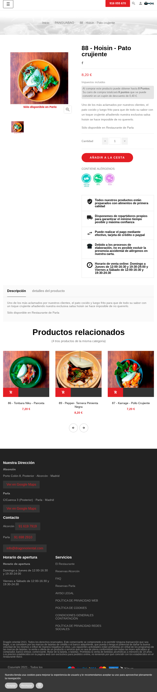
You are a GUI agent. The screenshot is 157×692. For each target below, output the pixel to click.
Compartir (82, 63)
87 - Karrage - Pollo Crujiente (131, 403)
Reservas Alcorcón (67, 571)
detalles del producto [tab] (48, 291)
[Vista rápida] (26, 374)
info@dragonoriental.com (25, 548)
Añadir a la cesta (107, 157)
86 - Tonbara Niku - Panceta (26, 403)
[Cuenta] (140, 4)
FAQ (58, 578)
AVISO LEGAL (64, 593)
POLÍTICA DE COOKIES (71, 607)
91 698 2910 (23, 537)
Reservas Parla (65, 585)
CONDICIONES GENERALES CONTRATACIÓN (74, 617)
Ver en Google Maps (21, 484)
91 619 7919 (28, 526)
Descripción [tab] (16, 291)
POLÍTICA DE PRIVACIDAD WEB (76, 600)
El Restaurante (65, 563)
